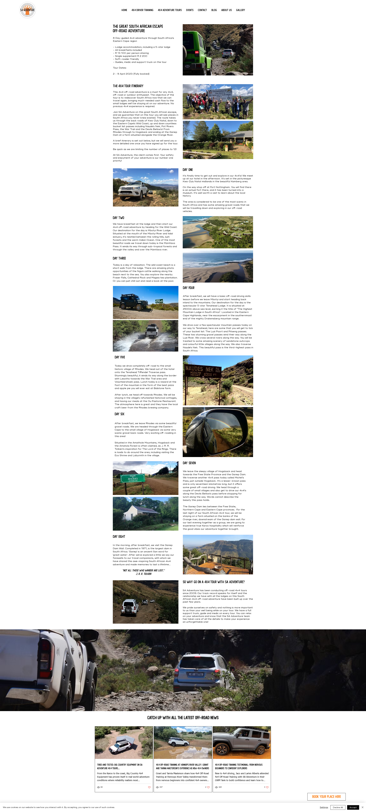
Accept (353, 807)
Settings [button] (324, 807)
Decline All (338, 807)
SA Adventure (235, 616)
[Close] (362, 807)
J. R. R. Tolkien (143, 573)
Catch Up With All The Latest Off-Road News (183, 717)
